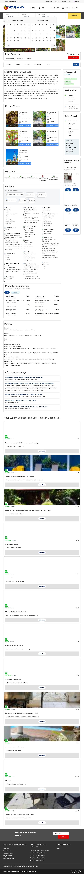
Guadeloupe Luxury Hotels (37, 855)
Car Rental (55, 7)
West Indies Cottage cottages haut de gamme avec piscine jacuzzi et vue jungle (28, 510)
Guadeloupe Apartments (37, 861)
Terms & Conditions (9, 853)
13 (7, 34)
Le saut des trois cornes (21, 389)
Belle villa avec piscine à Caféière (14, 747)
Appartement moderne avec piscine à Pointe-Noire (19, 476)
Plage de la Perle (53, 389)
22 (14, 37)
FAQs (48, 65)
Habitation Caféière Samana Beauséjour (16, 612)
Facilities (27, 65)
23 (17, 37)
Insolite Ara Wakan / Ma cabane (14, 645)
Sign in (56, 1)
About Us (6, 848)
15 (14, 34)
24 (21, 37)
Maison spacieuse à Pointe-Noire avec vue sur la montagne (22, 443)
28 (10, 40)
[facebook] (71, 871)
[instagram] (79, 871)
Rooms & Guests (42, 14)
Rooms (18, 65)
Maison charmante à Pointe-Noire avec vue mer (67, 184)
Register (64, 1)
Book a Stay (74, 57)
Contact (76, 7)
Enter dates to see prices (24, 125)
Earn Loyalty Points (8, 859)
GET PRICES (74, 16)
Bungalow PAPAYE (66, 225)
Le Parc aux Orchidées (75, 204)
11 (25, 30)
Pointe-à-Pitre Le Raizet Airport (72, 125)
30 (17, 40)
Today (7, 45)
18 (25, 34)
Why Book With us (8, 856)
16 (17, 34)
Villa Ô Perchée (9, 578)
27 (7, 40)
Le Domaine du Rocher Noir (13, 679)
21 (10, 37)
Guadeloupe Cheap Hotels (37, 858)
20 (7, 37)
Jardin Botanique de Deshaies (37, 387)
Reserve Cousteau (32, 389)
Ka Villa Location (74, 184)
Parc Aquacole (45, 385)
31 (54, 40)
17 (21, 34)
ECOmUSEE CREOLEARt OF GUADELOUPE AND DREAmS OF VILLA (21, 390)
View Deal (68, 189)
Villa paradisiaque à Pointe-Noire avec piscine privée (67, 204)
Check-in (7, 14)
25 (25, 37)
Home (34, 7)
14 (10, 34)
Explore (59, 848)
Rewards (67, 7)
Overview (8, 65)
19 (28, 34)
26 (28, 37)
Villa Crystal (8, 781)
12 (28, 30)
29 (14, 40)
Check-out (23, 14)
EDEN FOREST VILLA (11, 544)
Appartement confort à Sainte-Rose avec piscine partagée (22, 713)
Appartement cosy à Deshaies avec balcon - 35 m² (19, 814)
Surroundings (38, 65)
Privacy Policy (7, 851)
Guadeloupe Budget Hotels (37, 853)
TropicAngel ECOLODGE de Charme (75, 225)
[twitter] (75, 871)
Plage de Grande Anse (42, 389)
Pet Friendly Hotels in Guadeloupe (39, 850)
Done (53, 45)
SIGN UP (63, 837)
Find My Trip (48, 1)
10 (21, 30)
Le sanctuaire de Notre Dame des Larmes (19, 387)
